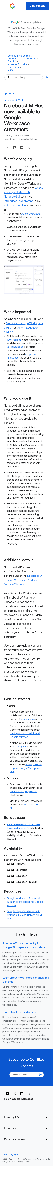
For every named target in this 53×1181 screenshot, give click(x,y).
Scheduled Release (28, 139)
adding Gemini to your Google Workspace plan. (26, 768)
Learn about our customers (19, 1012)
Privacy (20, 1162)
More (11, 70)
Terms (27, 1162)
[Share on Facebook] (21, 147)
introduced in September (19, 201)
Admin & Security (18, 64)
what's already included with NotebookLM (23, 192)
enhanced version (15, 205)
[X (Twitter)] (14, 1093)
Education (14, 67)
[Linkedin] (21, 1093)
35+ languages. (15, 347)
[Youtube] (7, 1093)
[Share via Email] (7, 147)
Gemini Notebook (21, 135)
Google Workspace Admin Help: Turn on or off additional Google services (25, 902)
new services (28, 719)
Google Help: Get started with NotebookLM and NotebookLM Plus (24, 915)
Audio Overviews (30, 213)
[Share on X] (28, 147)
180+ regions (14, 339)
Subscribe (37, 6)
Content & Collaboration (22, 58)
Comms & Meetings (19, 55)
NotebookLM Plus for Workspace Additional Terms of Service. (23, 580)
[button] (26, 1117)
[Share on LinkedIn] (14, 147)
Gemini (12, 61)
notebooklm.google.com (23, 791)
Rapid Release (11, 139)
